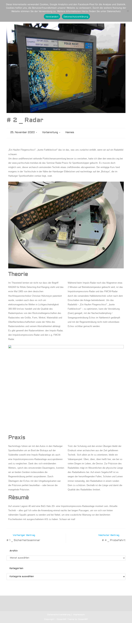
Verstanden (52, 16)
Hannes (69, 132)
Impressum (79, 615)
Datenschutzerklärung (58, 615)
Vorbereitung (50, 132)
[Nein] (127, 11)
